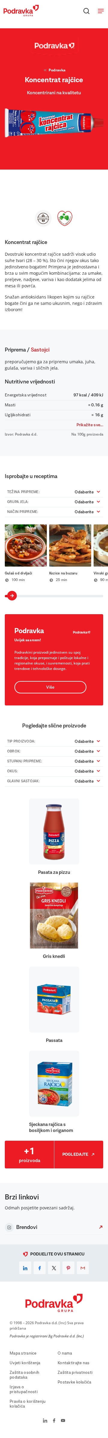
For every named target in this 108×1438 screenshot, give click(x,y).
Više (50, 687)
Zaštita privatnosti (75, 1373)
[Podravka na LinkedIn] (45, 1421)
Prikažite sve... (89, 425)
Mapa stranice (23, 1353)
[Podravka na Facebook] (54, 1421)
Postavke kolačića (75, 1382)
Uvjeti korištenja (25, 1363)
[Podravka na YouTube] (63, 1421)
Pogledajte (75, 1154)
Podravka (57, 70)
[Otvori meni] (100, 10)
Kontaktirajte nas (74, 1363)
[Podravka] (21, 14)
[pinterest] (68, 1267)
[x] (54, 1267)
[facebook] (40, 1267)
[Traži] (86, 10)
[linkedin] (25, 1267)
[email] (83, 1267)
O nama (65, 1353)
